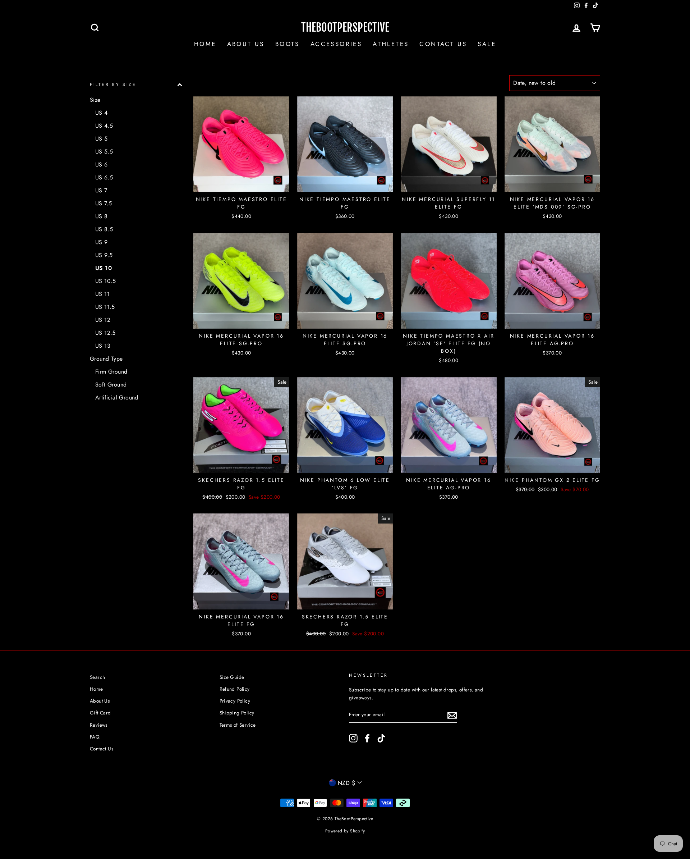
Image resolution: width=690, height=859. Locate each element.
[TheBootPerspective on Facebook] (367, 738)
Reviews (98, 724)
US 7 (101, 190)
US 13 (102, 346)
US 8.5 (104, 229)
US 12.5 (105, 333)
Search (97, 677)
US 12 (102, 320)
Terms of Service (238, 724)
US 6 (101, 164)
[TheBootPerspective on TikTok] (381, 738)
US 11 (102, 294)
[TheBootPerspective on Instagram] (353, 738)
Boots (287, 44)
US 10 (103, 268)
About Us (245, 44)
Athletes (391, 44)
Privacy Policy (235, 700)
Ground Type (106, 359)
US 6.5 (104, 177)
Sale (487, 44)
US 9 (101, 242)
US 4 (101, 113)
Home (205, 44)
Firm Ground (111, 371)
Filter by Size (113, 84)
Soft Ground (110, 384)
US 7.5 (103, 203)
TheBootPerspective (345, 27)
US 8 (101, 216)
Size (95, 100)
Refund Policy (235, 689)
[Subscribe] (452, 714)
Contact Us (443, 44)
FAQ (95, 736)
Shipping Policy (237, 712)
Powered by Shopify (345, 831)
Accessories (336, 44)
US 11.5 (105, 307)
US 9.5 (103, 255)
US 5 (101, 138)
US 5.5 (104, 151)
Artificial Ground (116, 397)
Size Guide (232, 677)
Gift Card (100, 712)
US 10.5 (105, 281)
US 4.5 (104, 126)
